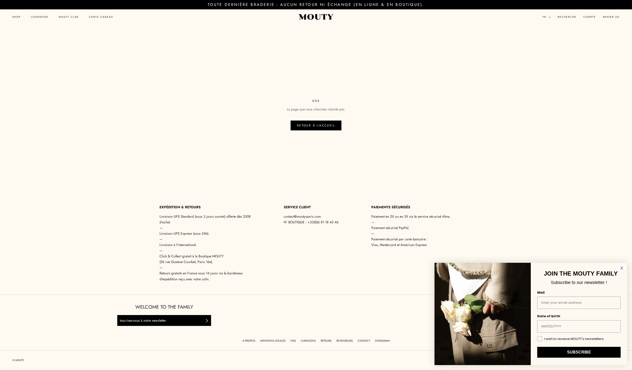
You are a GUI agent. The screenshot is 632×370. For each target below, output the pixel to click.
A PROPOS (248, 341)
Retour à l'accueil (316, 125)
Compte (589, 17)
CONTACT (364, 341)
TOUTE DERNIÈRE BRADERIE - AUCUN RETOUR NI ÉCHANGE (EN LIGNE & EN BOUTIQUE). (316, 4)
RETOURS (326, 341)
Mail (541, 292)
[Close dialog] (621, 268)
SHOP (16, 17)
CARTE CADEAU (101, 17)
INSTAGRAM (382, 341)
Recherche (567, 17)
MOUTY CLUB (69, 17)
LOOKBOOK (39, 17)
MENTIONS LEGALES (273, 341)
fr (544, 17)
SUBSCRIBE (579, 352)
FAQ (293, 341)
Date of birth (548, 316)
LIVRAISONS (308, 341)
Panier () (611, 17)
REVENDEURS (344, 341)
